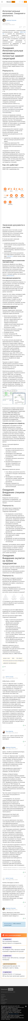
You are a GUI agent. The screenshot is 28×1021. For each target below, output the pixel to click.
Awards (3, 1000)
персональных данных (13, 1013)
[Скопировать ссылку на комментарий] (25, 674)
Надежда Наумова (11, 20)
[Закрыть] (26, 1006)
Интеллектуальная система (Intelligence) (13, 660)
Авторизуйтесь (8, 923)
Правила (3, 1003)
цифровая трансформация (9, 663)
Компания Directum (7, 992)
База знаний (4, 999)
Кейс (13, 658)
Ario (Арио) (19, 658)
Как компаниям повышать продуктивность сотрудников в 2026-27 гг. (11, 943)
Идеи (2, 997)
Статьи (3, 994)
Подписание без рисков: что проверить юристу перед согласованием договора (11, 967)
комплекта (10, 256)
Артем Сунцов (9, 676)
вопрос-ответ (6, 658)
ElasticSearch (10, 275)
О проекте (3, 1002)
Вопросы (3, 996)
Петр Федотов (9, 731)
